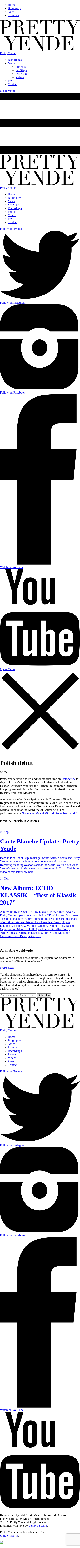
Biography (14, 8)
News (11, 11)
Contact (12, 84)
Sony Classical (9, 1535)
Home (11, 4)
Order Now (7, 968)
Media (12, 63)
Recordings (15, 59)
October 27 (68, 778)
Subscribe (44, 995)
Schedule (13, 15)
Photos (12, 211)
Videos (20, 77)
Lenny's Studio (38, 1525)
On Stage (21, 70)
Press (11, 80)
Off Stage (21, 73)
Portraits (21, 66)
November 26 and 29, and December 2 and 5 (49, 813)
